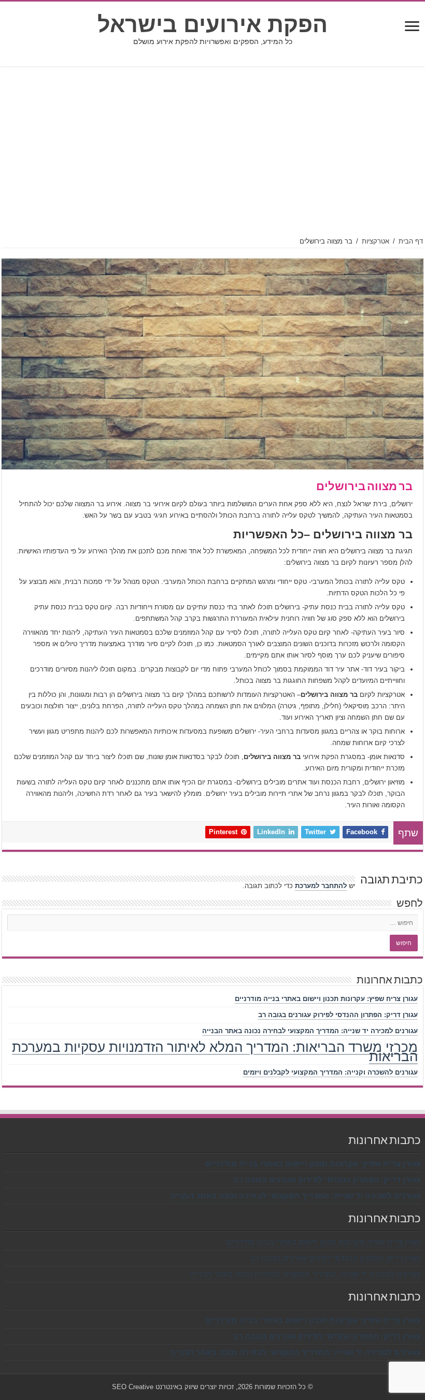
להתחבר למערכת (321, 886)
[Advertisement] (212, 151)
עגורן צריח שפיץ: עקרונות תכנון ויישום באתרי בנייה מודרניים (326, 999)
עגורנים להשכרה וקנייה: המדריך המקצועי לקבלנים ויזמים (330, 1072)
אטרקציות (375, 241)
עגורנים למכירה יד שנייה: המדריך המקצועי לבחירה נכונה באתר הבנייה (310, 1031)
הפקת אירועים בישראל (212, 24)
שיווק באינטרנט (176, 1387)
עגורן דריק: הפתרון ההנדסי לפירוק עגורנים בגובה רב (338, 1015)
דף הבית (411, 241)
